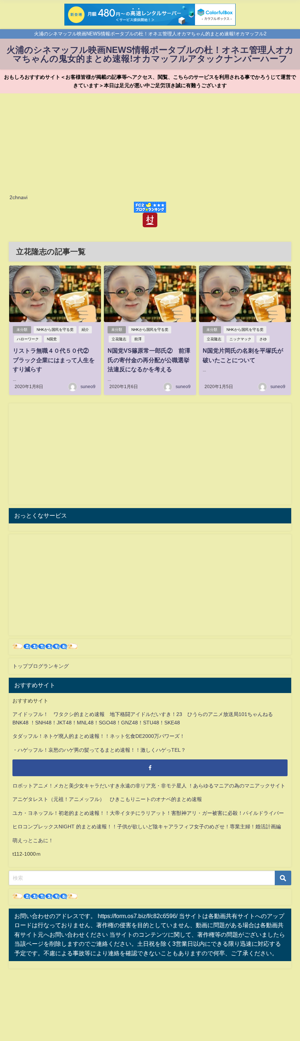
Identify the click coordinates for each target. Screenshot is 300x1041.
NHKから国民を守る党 (55, 329)
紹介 (85, 329)
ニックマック (240, 339)
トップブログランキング (40, 666)
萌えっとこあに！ (32, 840)
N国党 (52, 339)
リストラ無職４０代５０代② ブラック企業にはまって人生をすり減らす (54, 360)
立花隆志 (119, 339)
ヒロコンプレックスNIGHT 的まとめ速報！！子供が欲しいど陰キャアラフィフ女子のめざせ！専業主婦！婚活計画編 (146, 826)
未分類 (21, 329)
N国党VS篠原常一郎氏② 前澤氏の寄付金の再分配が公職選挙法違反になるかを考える (149, 360)
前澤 (138, 339)
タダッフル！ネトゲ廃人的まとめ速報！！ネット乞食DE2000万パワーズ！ (98, 736)
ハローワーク (28, 339)
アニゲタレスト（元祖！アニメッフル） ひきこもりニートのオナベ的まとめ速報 (107, 799)
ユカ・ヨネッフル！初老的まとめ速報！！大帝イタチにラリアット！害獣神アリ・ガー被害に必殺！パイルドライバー (148, 813)
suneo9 (87, 386)
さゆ (263, 339)
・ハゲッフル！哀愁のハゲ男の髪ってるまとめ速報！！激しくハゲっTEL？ (99, 749)
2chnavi (18, 197)
